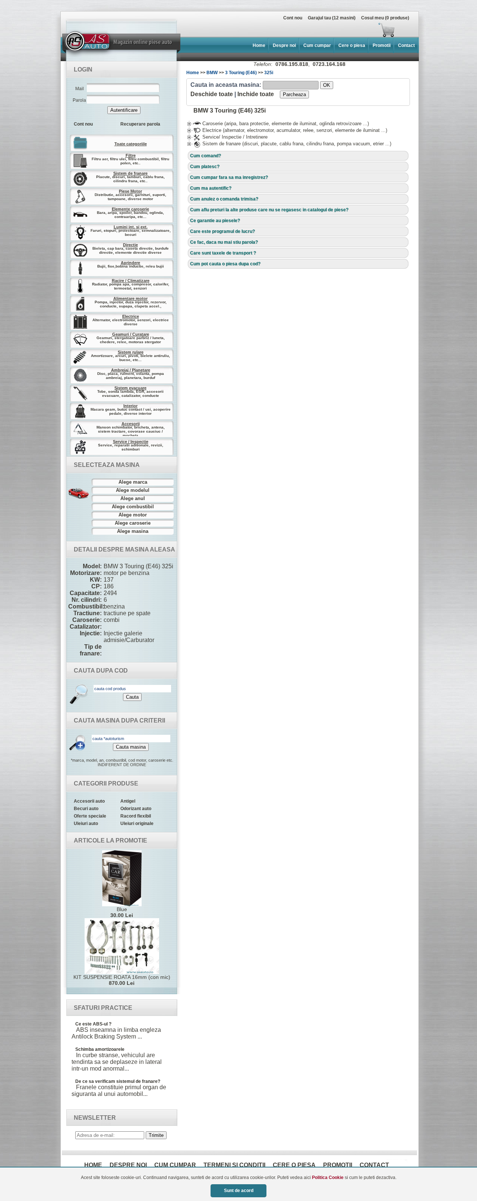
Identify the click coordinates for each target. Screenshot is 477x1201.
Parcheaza (294, 94)
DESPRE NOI (128, 1165)
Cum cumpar (317, 45)
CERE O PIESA (294, 1165)
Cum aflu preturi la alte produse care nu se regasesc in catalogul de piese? (269, 209)
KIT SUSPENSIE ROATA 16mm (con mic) (121, 980)
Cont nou (292, 17)
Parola (79, 100)
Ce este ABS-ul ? (93, 1024)
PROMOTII (337, 1165)
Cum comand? (205, 155)
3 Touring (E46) (241, 72)
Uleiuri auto (86, 823)
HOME (93, 1165)
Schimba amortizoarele (99, 1049)
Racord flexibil (135, 816)
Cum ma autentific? (210, 188)
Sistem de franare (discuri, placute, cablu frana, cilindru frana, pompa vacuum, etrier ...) (292, 143)
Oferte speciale (90, 816)
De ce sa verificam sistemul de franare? (117, 1081)
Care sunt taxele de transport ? (223, 253)
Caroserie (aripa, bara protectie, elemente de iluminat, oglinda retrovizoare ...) (281, 123)
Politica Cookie (328, 1177)
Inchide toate (255, 94)
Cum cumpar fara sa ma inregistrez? (229, 177)
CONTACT (374, 1165)
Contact (406, 45)
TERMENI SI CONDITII (234, 1165)
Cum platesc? (204, 166)
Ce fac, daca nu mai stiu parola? (224, 242)
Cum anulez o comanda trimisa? (224, 199)
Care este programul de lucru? (222, 231)
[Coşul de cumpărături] (230, 29)
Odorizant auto (135, 808)
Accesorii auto (89, 801)
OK (326, 85)
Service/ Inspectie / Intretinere (230, 137)
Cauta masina (131, 747)
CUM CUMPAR (175, 1165)
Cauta (132, 697)
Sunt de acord (238, 1190)
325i (268, 72)
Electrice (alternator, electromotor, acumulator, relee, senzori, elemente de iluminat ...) (290, 130)
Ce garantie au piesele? (215, 220)
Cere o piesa (351, 45)
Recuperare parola (140, 124)
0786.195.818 (291, 64)
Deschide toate (211, 94)
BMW (212, 72)
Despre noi (284, 45)
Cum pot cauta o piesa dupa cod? (225, 263)
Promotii (382, 45)
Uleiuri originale (137, 823)
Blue (121, 912)
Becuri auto (86, 808)
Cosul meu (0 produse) (385, 17)
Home (259, 45)
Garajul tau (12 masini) (332, 17)
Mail (79, 88)
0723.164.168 (329, 64)
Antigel (127, 801)
